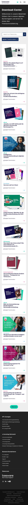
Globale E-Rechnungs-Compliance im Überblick (12, 446)
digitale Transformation (9, 39)
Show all (14, 407)
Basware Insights (6, 426)
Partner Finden (5, 465)
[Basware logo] (7, 478)
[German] (17, 2)
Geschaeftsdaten (7, 499)
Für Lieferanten (5, 454)
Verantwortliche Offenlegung (13, 502)
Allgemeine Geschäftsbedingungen (13, 495)
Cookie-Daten (9, 493)
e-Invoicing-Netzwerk (9, 434)
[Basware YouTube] (9, 481)
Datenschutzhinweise (19, 500)
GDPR (14, 499)
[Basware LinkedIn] (5, 481)
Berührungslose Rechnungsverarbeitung (11, 422)
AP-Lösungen (6, 417)
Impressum (20, 497)
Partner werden (5, 463)
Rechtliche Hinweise (17, 493)
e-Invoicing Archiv (6, 441)
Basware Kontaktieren (9, 451)
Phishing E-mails (20, 499)
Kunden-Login (5, 456)
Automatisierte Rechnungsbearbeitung (10, 419)
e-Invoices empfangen (7, 437)
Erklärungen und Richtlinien (10, 497)
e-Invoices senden (6, 439)
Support (4, 459)
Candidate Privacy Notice (8, 500)
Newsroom (5, 471)
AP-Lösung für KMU (6, 428)
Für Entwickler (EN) (6, 461)
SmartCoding (5, 424)
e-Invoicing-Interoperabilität (8, 443)
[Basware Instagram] (3, 481)
